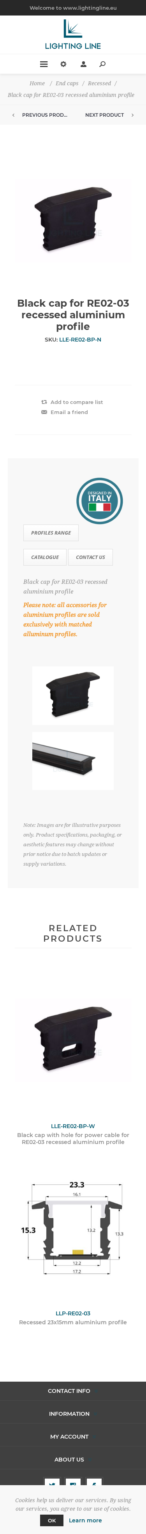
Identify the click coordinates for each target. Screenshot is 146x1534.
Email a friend (69, 412)
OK (52, 1520)
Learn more (85, 1520)
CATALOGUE (45, 557)
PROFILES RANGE (51, 532)
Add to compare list (77, 402)
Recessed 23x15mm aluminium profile (73, 1322)
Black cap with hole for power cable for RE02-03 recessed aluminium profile (73, 1139)
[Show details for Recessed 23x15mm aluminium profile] (73, 1227)
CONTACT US (90, 557)
